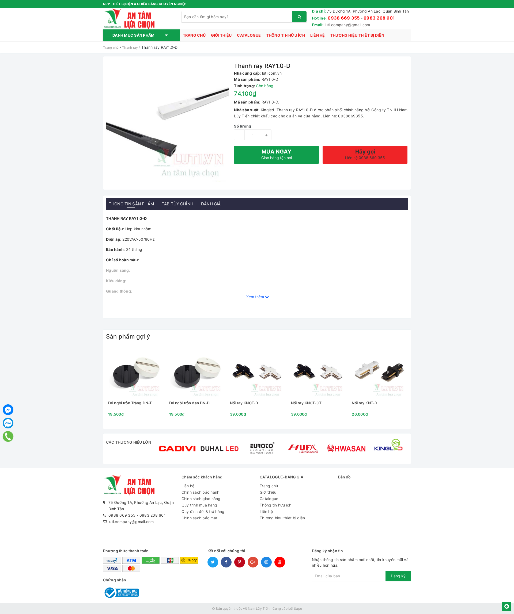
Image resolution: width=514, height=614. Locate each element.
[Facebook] (8, 409)
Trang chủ (194, 35)
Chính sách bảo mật (200, 518)
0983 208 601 (379, 18)
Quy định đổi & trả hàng (203, 511)
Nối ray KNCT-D (244, 403)
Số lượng (242, 126)
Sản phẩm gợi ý (128, 336)
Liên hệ (317, 35)
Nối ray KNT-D (364, 403)
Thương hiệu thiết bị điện (357, 35)
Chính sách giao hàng (201, 498)
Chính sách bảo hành (201, 492)
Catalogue (249, 35)
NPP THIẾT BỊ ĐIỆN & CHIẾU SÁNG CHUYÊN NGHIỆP (144, 4)
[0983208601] (8, 436)
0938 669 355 (344, 18)
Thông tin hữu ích (285, 35)
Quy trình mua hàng (199, 505)
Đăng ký (398, 576)
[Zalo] (8, 423)
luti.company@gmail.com (347, 24)
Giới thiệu (221, 35)
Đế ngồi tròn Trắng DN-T (130, 403)
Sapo (298, 609)
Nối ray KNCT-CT (306, 403)
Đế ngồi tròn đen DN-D (189, 403)
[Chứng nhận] (121, 592)
